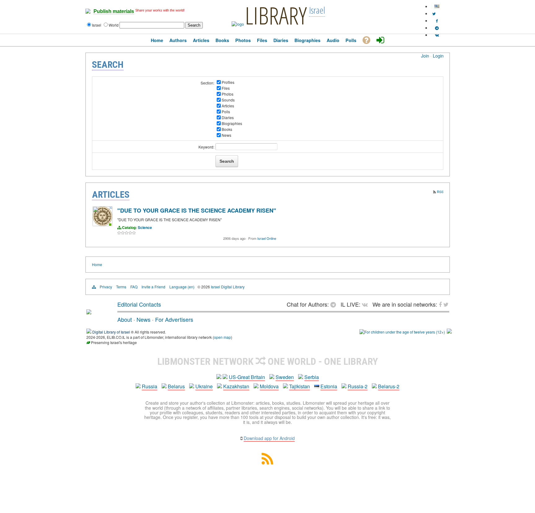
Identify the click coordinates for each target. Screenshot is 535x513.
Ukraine (204, 386)
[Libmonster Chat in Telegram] (334, 304)
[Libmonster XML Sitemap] (267, 462)
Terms (121, 286)
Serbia (311, 377)
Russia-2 (358, 386)
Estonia (328, 386)
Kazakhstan (236, 386)
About (124, 319)
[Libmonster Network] (402, 331)
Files (226, 88)
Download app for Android (269, 438)
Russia (149, 386)
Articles (228, 105)
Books (227, 129)
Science (145, 227)
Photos (227, 94)
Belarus (176, 386)
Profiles (228, 82)
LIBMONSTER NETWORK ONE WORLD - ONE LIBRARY (267, 361)
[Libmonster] (88, 312)
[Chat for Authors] (437, 27)
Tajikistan (299, 386)
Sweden (285, 377)
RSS (440, 191)
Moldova (269, 386)
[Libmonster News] (434, 13)
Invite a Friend (153, 286)
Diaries (228, 117)
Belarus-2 (388, 386)
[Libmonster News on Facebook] (437, 20)
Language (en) (181, 286)
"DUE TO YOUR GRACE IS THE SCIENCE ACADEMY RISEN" (196, 210)
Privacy (106, 286)
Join (425, 56)
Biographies (232, 123)
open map (222, 337)
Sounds (228, 99)
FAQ (133, 286)
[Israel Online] (102, 224)
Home (97, 264)
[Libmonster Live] (437, 34)
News (226, 135)
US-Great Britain (247, 377)
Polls (226, 111)
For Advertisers (174, 319)
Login (438, 56)
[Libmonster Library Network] (449, 331)
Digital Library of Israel (111, 331)
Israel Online (266, 238)
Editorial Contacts (139, 304)
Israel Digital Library (228, 286)
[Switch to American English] (436, 6)
